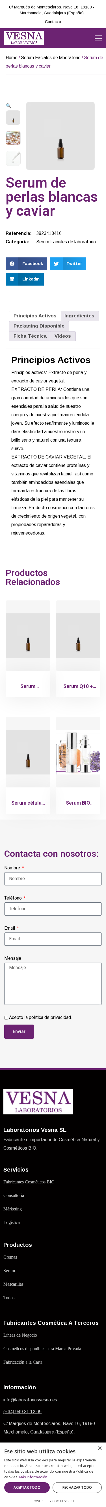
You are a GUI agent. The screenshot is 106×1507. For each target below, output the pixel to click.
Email (10, 928)
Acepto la (40, 1017)
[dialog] (53, 1475)
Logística (11, 1222)
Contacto (53, 21)
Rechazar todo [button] (77, 1487)
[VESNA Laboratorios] (24, 38)
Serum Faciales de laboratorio (51, 57)
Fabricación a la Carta (22, 1362)
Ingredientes (79, 316)
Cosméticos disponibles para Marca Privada (42, 1348)
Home (12, 57)
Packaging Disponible (39, 326)
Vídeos (63, 336)
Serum (9, 1270)
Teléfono (13, 898)
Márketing (12, 1209)
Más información (33, 1477)
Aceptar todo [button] (27, 1487)
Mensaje (12, 958)
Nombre (12, 868)
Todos (8, 1297)
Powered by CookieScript (53, 1501)
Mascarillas (13, 1284)
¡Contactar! (79, 9)
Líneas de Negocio (20, 1335)
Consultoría (13, 1195)
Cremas (10, 1257)
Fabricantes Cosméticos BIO (29, 1181)
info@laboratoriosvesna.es (30, 1399)
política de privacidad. (50, 1017)
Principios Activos (35, 316)
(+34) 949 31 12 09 (22, 1411)
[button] (26, 263)
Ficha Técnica (30, 336)
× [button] (100, 1448)
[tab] (35, 316)
